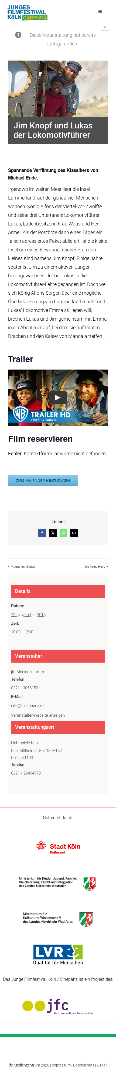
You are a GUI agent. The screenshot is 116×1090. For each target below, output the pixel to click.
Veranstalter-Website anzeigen (38, 715)
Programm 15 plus (23, 566)
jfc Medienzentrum (27, 671)
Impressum (61, 1065)
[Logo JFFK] (27, 6)
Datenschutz (83, 1065)
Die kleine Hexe (95, 566)
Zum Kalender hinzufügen (43, 480)
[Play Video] (58, 397)
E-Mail (102, 1065)
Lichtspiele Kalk (24, 742)
